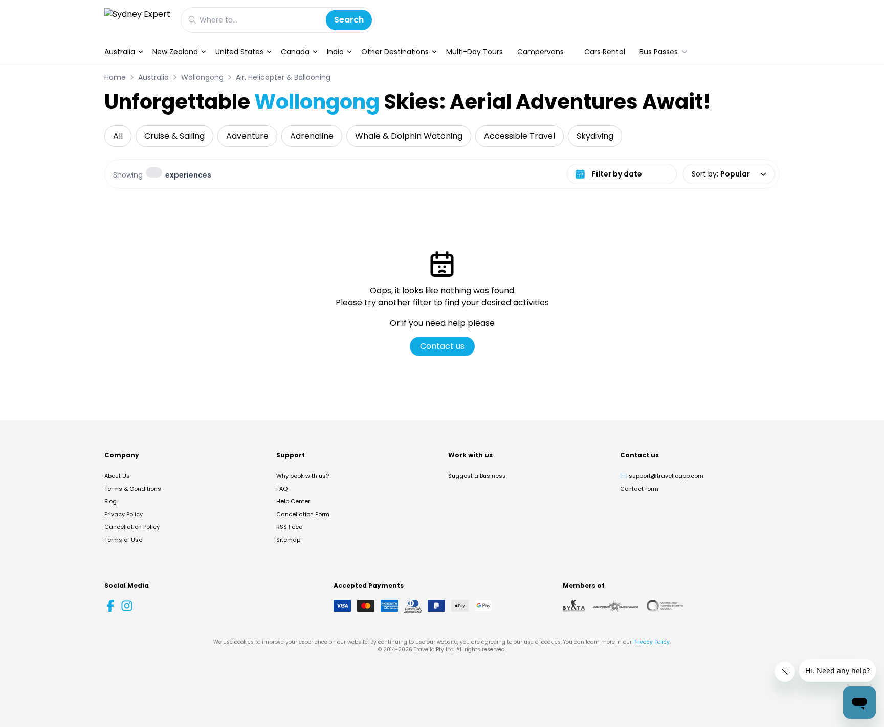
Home (115, 77)
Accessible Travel (519, 136)
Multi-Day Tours (474, 52)
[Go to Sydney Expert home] (137, 19)
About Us (117, 476)
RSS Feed (289, 527)
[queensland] (665, 606)
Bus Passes (658, 52)
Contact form (639, 488)
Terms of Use (123, 540)
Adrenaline (312, 136)
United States (239, 52)
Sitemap (288, 540)
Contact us (442, 346)
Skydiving (595, 136)
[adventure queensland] (615, 606)
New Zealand (175, 52)
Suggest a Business (477, 476)
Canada (295, 52)
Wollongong (202, 77)
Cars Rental (604, 52)
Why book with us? (302, 476)
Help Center (293, 501)
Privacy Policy (123, 514)
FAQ (282, 488)
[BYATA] (574, 606)
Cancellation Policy (132, 527)
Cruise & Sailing (174, 136)
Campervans (540, 52)
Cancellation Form (302, 514)
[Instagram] (127, 606)
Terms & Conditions (132, 488)
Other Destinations (395, 52)
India (335, 52)
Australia (119, 52)
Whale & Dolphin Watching (408, 136)
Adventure (247, 136)
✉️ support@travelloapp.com (661, 476)
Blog (110, 501)
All (118, 136)
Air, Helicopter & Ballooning (283, 77)
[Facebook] (110, 606)
